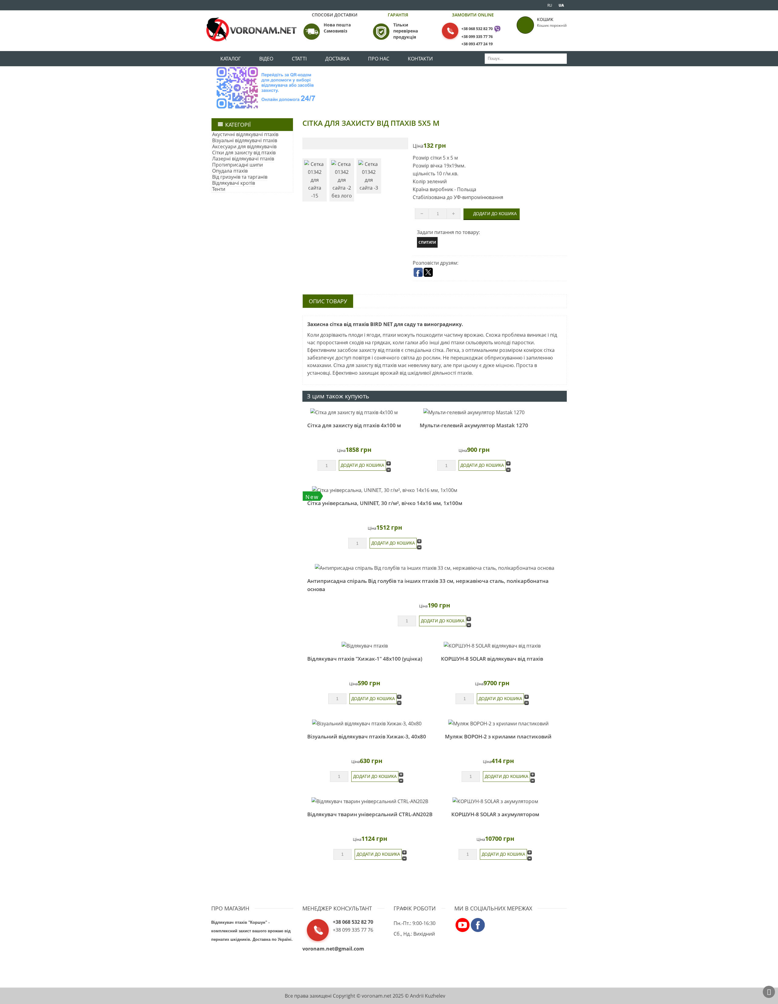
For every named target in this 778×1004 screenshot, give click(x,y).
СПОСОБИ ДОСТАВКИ (334, 15)
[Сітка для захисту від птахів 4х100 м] (354, 412)
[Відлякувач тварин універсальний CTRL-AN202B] (370, 801)
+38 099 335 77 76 (477, 36)
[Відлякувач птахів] (365, 645)
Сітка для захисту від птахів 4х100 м (354, 425)
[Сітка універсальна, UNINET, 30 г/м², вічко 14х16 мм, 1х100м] (385, 490)
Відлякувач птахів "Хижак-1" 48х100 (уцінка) (364, 658)
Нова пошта (337, 25)
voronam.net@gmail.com (333, 948)
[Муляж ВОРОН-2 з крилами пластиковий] (498, 723)
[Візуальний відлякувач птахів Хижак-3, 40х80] (367, 723)
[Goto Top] (769, 992)
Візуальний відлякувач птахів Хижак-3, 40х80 (366, 736)
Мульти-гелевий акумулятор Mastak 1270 (474, 425)
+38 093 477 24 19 (477, 43)
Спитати (427, 242)
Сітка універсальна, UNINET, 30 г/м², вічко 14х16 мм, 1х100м (384, 503)
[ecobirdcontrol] (463, 924)
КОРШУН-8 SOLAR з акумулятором (495, 814)
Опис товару (328, 301)
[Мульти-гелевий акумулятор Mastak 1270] (474, 412)
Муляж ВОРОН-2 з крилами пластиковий (498, 736)
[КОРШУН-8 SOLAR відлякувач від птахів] (492, 645)
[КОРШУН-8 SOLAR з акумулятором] (495, 801)
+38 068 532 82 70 (477, 28)
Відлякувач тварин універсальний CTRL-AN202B (369, 814)
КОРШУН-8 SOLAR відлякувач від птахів (492, 658)
